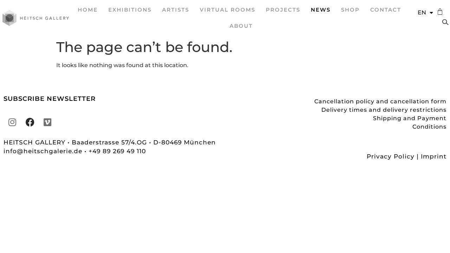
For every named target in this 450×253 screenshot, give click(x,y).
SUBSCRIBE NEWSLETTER (50, 99)
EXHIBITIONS (130, 9)
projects (283, 9)
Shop (350, 9)
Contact (385, 9)
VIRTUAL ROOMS (227, 9)
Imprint (433, 156)
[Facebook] (30, 122)
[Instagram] (12, 122)
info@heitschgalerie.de (44, 151)
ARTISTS (175, 9)
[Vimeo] (47, 122)
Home (88, 9)
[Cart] (438, 11)
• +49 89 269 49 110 (115, 151)
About (241, 25)
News (320, 9)
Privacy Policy (390, 156)
